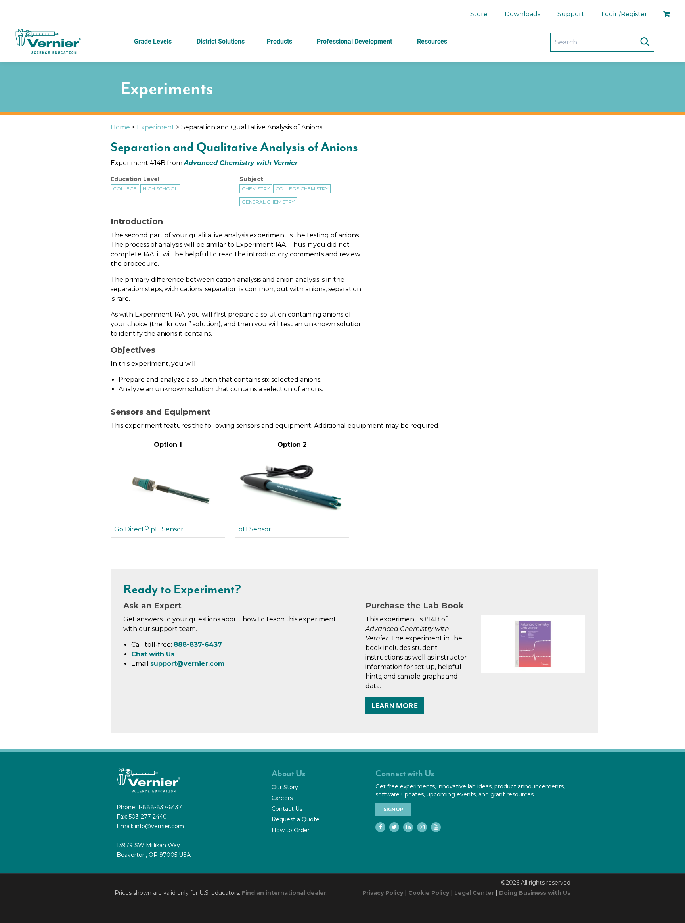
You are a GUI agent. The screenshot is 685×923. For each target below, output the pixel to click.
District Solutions (221, 41)
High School (160, 189)
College (125, 189)
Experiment (155, 127)
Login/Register (624, 14)
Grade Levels (153, 41)
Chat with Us (152, 654)
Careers (282, 798)
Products (279, 41)
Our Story (285, 787)
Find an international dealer (284, 892)
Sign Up (393, 809)
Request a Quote (296, 819)
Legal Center (474, 892)
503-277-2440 (148, 816)
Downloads (522, 14)
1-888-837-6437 (160, 807)
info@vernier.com (159, 826)
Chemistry (256, 189)
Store (479, 14)
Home (120, 127)
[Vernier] (47, 41)
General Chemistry (268, 202)
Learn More (394, 705)
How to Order (291, 830)
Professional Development (354, 41)
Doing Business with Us (534, 892)
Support (570, 14)
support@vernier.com (187, 663)
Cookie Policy (428, 892)
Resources (432, 41)
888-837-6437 (198, 644)
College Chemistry (302, 189)
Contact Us (287, 808)
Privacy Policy (382, 892)
